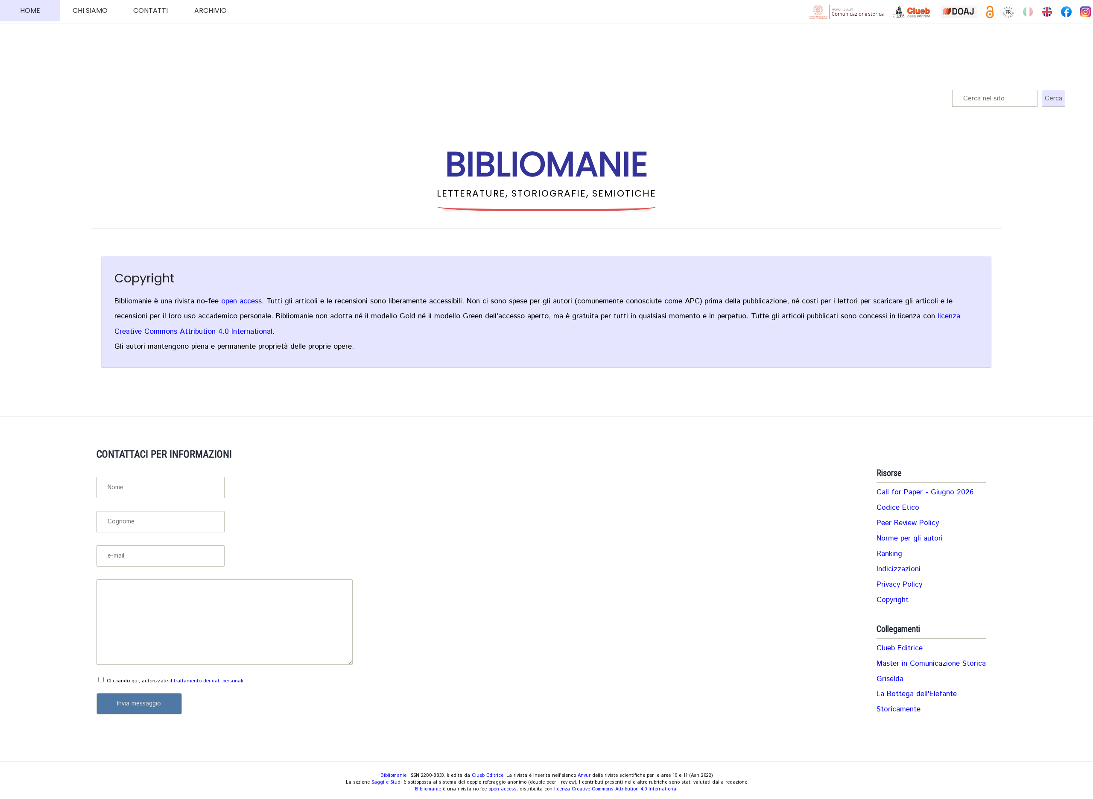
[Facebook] (1066, 11)
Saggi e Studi (386, 782)
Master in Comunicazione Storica (931, 663)
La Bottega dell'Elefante (917, 694)
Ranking (889, 554)
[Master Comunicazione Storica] (846, 11)
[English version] (1047, 11)
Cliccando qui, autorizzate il (175, 680)
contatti (150, 10)
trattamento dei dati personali (208, 680)
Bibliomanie (393, 775)
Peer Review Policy (908, 523)
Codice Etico (898, 507)
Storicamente (899, 709)
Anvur (584, 775)
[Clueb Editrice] (912, 12)
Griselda (890, 679)
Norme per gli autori (910, 538)
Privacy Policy (899, 584)
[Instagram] (1085, 11)
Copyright (144, 278)
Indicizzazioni (899, 569)
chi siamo (90, 10)
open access (241, 301)
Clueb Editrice (900, 648)
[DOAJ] (959, 12)
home (30, 10)
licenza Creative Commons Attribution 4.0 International (616, 789)
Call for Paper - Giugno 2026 (925, 492)
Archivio (210, 10)
